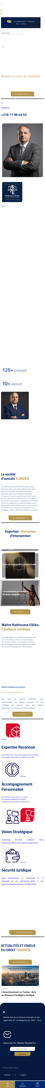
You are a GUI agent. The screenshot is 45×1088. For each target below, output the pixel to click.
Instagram (23, 1075)
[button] (1, 10)
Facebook (7, 1075)
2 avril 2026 (4, 989)
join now (22, 1054)
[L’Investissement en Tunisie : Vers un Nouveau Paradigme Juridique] (20, 976)
